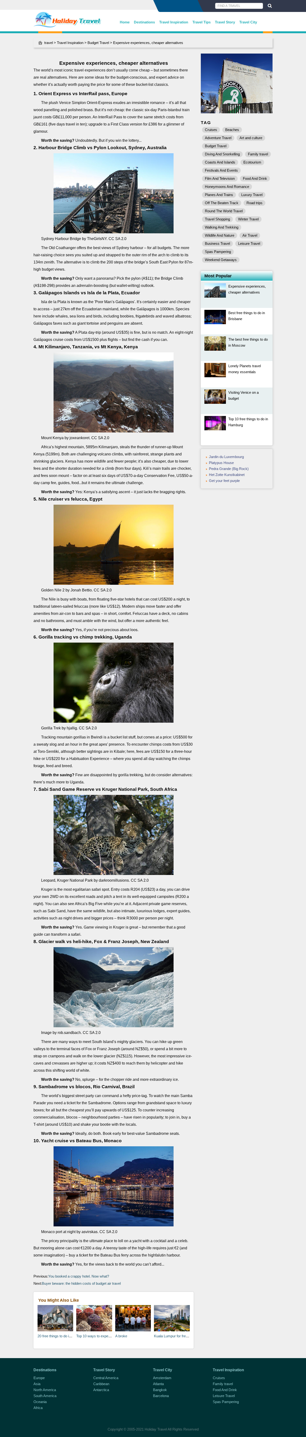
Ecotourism (252, 162)
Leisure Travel (249, 243)
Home (125, 22)
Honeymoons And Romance (227, 187)
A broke (121, 1336)
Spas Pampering (218, 252)
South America (44, 1396)
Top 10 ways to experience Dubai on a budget (111, 1336)
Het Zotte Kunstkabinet (227, 475)
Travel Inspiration (173, 22)
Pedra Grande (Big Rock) (229, 469)
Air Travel (249, 235)
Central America (105, 1378)
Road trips (254, 203)
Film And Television (220, 178)
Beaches (232, 130)
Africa (38, 1408)
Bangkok (160, 1390)
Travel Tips (201, 22)
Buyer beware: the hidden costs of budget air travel (81, 1283)
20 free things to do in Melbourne (63, 1336)
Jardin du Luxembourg (226, 457)
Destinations (144, 22)
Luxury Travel (251, 195)
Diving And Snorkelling (222, 154)
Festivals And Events (221, 170)
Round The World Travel (224, 211)
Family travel (258, 154)
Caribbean (101, 1384)
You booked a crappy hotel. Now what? (78, 1276)
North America (44, 1390)
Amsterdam (162, 1378)
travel (48, 43)
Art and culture (251, 138)
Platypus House (221, 463)
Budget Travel (98, 43)
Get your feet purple (224, 481)
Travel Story (225, 22)
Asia (36, 1384)
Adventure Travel (218, 138)
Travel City (248, 22)
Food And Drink (255, 178)
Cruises (211, 130)
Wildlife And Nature (219, 235)
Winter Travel (248, 219)
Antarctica (101, 1390)
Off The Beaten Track (221, 203)
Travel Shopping (217, 219)
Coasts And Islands (220, 162)
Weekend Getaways (221, 260)
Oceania (40, 1402)
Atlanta (158, 1384)
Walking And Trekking (221, 227)
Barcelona (161, 1396)
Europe (39, 1378)
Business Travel (217, 243)
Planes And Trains (219, 195)
